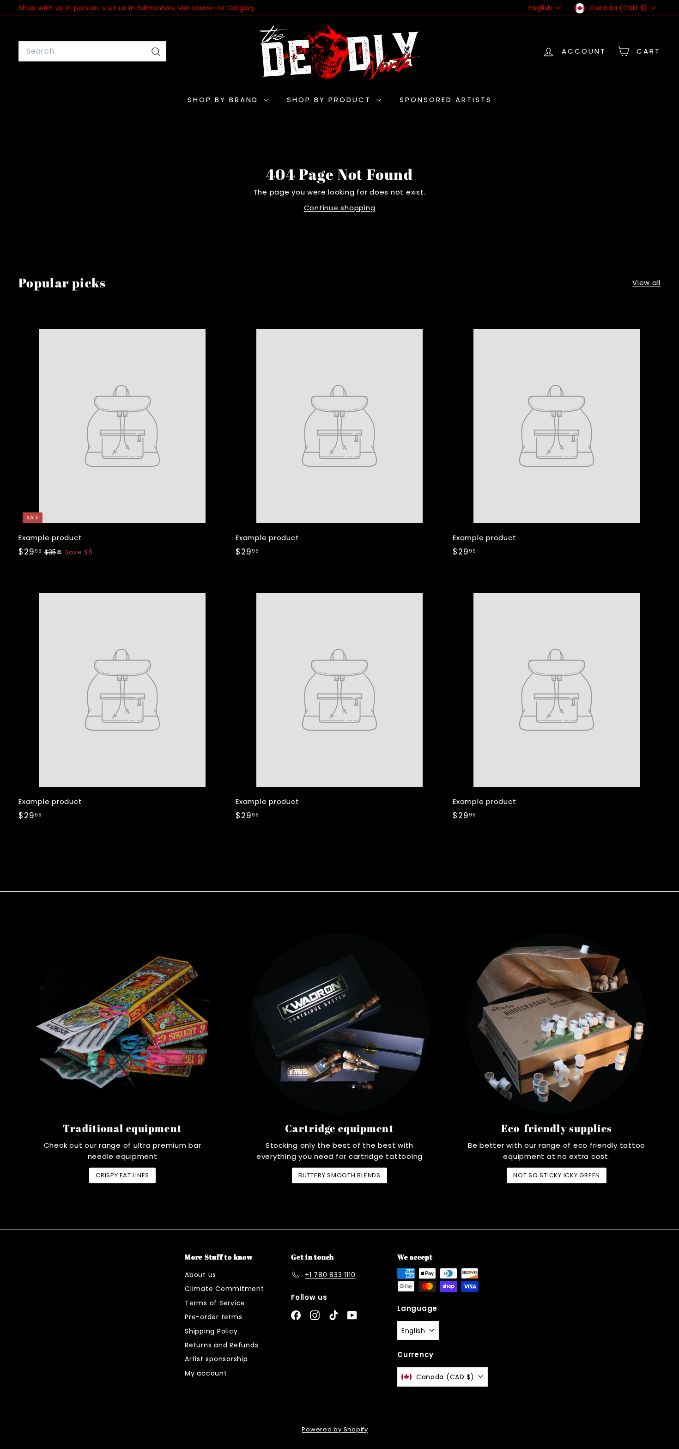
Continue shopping (340, 208)
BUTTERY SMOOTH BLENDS (339, 1175)
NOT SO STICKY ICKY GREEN (556, 1175)
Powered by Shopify (335, 1429)
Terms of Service (215, 1303)
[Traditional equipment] (122, 1023)
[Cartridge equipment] (339, 1023)
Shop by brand (224, 99)
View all (646, 282)
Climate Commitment (224, 1288)
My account (206, 1373)
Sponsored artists (446, 99)
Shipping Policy (211, 1331)
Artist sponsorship (216, 1359)
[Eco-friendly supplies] (557, 1023)
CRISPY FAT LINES (122, 1175)
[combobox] (92, 51)
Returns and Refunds (221, 1345)
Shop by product (330, 99)
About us (200, 1274)
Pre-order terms (213, 1316)
